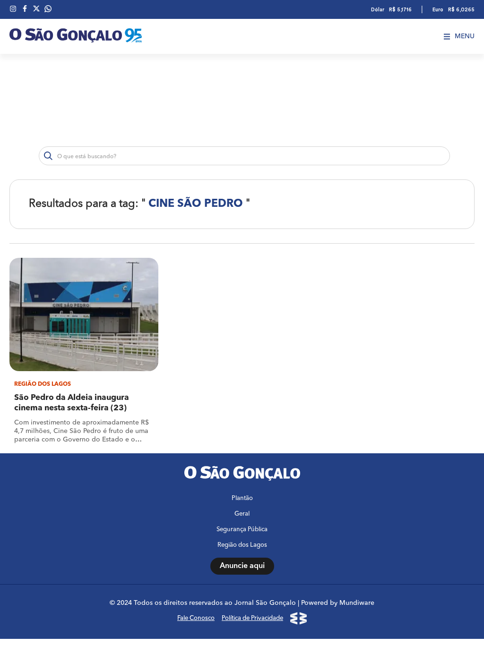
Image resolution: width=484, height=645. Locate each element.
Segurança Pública (242, 529)
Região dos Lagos (242, 545)
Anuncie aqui (242, 566)
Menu (465, 36)
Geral (242, 514)
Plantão (242, 498)
